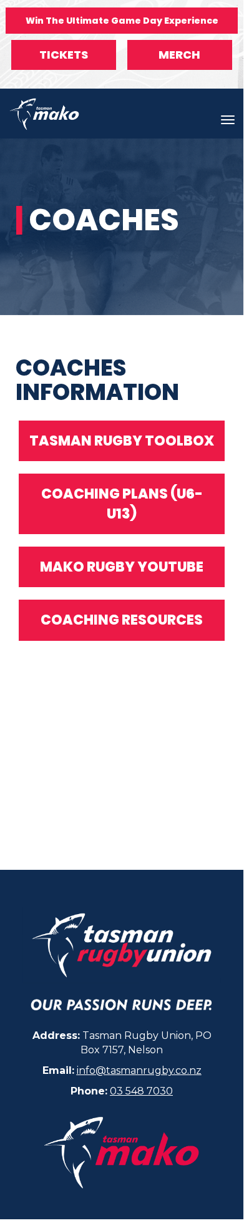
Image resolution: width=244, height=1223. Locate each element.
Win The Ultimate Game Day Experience (122, 20)
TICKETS (63, 54)
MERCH (179, 54)
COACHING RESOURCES (122, 620)
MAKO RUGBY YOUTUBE (121, 567)
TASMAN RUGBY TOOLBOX (121, 441)
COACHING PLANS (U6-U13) (122, 503)
